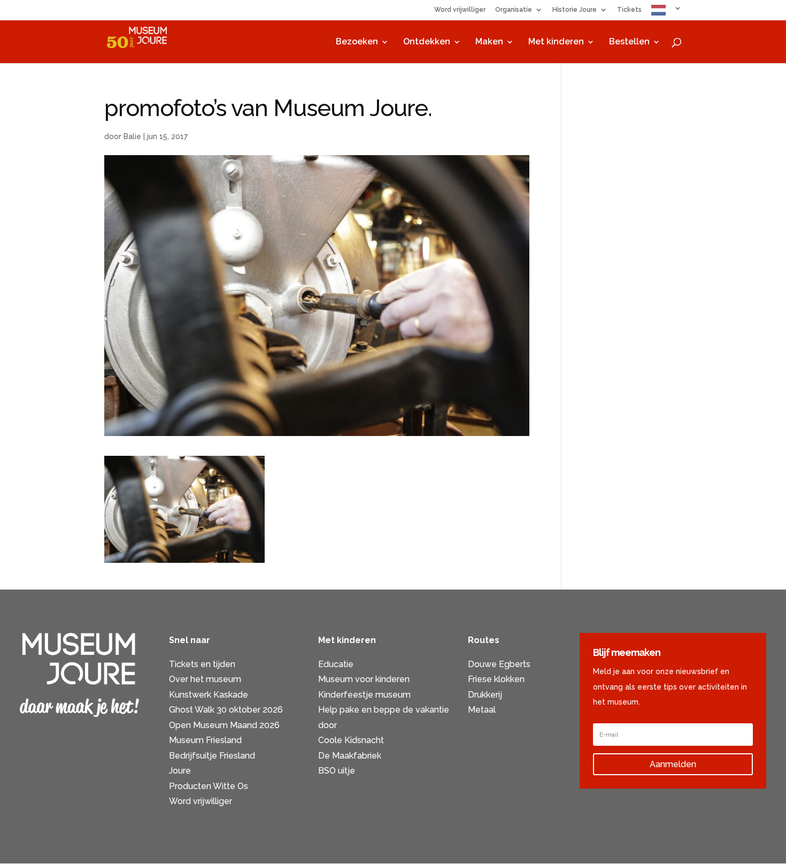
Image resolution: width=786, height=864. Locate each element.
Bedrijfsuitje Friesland (212, 756)
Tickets (629, 9)
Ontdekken (426, 42)
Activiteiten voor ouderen (518, 725)
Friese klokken (496, 679)
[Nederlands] (666, 12)
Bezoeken (357, 42)
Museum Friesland (205, 740)
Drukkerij (485, 695)
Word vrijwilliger (460, 9)
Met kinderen (556, 42)
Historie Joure (574, 9)
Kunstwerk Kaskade (208, 695)
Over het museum (205, 679)
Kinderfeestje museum (364, 695)
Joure (180, 771)
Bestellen (629, 42)
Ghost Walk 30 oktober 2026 (226, 710)
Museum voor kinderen (364, 679)
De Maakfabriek (349, 756)
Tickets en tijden (202, 664)
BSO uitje (336, 771)
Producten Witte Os (208, 786)
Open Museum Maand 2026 (224, 725)
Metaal (482, 710)
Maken (489, 42)
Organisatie (513, 9)
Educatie (335, 664)
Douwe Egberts (499, 664)
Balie (132, 136)
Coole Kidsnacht (351, 740)
